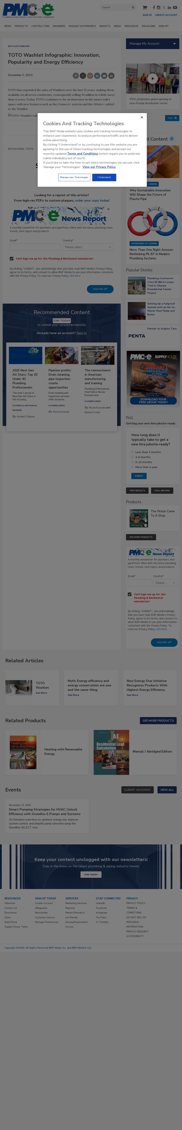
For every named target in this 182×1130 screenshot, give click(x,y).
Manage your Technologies (74, 177)
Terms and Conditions (82, 154)
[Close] (142, 117)
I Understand (104, 177)
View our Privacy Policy (99, 167)
